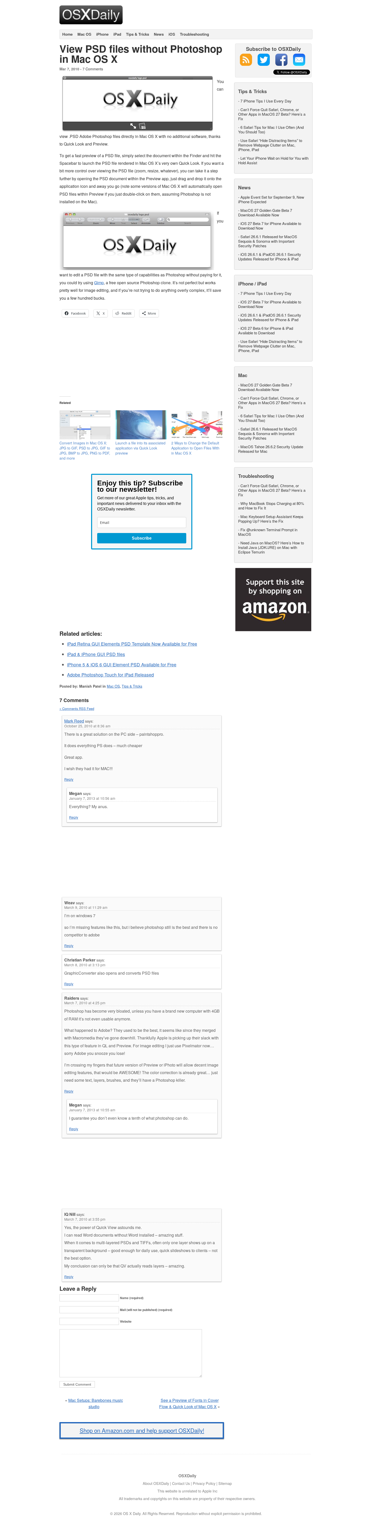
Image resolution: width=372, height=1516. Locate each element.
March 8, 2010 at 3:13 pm (84, 964)
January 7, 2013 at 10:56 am (92, 798)
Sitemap (225, 1483)
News (159, 34)
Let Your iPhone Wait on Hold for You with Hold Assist (273, 160)
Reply (68, 779)
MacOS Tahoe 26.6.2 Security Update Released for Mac (270, 449)
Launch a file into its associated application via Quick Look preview (140, 448)
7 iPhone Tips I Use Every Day (266, 101)
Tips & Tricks (137, 34)
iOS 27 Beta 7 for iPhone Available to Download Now (269, 226)
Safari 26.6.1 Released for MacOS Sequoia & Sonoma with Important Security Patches (267, 241)
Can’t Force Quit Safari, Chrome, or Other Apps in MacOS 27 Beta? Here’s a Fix (271, 114)
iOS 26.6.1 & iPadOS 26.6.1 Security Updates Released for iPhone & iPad (269, 256)
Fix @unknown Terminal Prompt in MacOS (267, 532)
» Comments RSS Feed (76, 708)
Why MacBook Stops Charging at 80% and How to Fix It (271, 505)
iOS (172, 34)
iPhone (102, 34)
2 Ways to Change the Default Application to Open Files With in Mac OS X (195, 448)
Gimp (99, 282)
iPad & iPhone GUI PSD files (96, 654)
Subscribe (142, 538)
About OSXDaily (156, 1483)
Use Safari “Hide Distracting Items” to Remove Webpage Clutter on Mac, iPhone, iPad (270, 145)
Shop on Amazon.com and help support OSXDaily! (142, 1430)
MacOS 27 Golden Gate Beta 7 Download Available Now (265, 212)
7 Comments (92, 68)
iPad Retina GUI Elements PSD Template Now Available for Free (132, 644)
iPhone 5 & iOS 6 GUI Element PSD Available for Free (121, 664)
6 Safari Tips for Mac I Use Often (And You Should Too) (271, 129)
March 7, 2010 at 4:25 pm (84, 1002)
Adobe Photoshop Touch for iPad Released (110, 674)
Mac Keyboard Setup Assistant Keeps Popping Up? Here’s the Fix (270, 519)
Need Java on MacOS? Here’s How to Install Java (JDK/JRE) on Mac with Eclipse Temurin (271, 547)
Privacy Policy (204, 1483)
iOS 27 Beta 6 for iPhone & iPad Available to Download (265, 330)
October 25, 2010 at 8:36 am (87, 725)
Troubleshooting (194, 34)
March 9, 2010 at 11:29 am (85, 907)
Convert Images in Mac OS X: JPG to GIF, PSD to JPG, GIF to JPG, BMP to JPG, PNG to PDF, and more (84, 450)
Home (67, 34)
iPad (117, 34)
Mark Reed (74, 721)
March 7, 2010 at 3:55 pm (84, 1219)
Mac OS (84, 34)
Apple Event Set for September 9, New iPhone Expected (271, 199)
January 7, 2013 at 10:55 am (92, 1109)
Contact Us (181, 1483)
